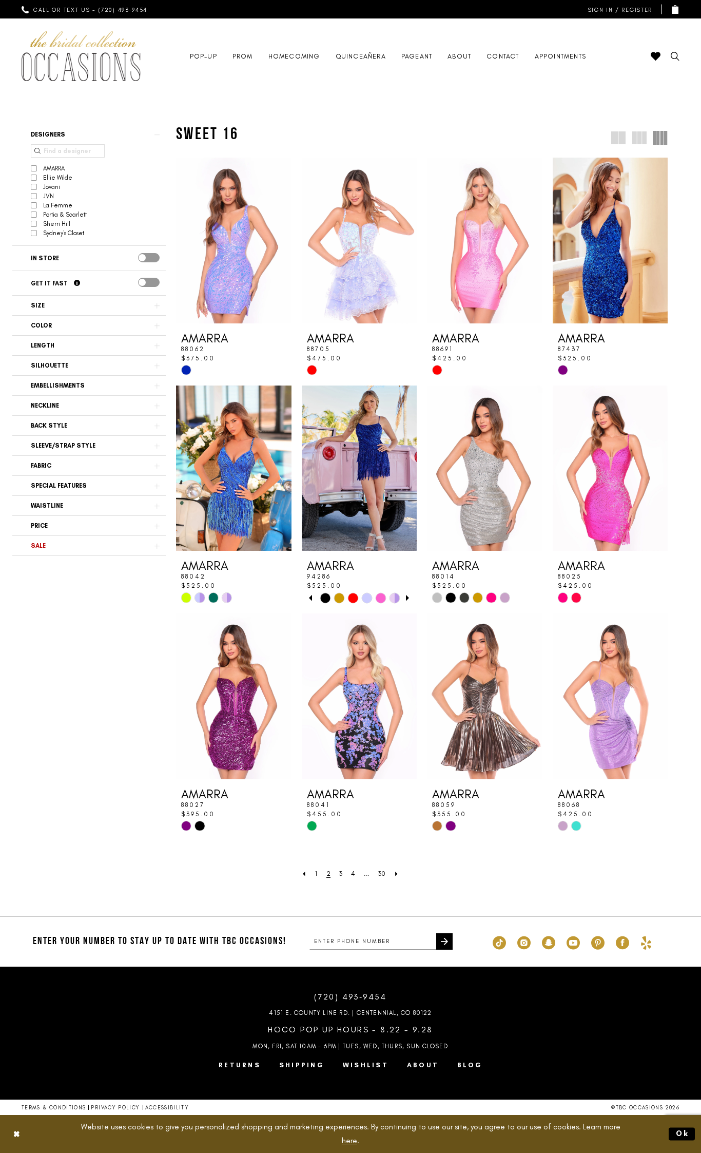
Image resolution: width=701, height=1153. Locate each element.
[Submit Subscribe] (444, 941)
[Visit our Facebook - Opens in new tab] (622, 941)
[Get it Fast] (77, 283)
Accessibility (167, 1107)
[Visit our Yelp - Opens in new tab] (646, 941)
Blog (469, 1065)
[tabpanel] (325, 598)
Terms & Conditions (54, 1107)
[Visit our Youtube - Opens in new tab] (573, 941)
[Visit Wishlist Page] (656, 56)
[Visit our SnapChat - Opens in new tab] (548, 941)
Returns (240, 1065)
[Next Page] (396, 873)
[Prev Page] (304, 873)
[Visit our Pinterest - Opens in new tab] (598, 941)
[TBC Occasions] (81, 56)
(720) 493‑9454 (350, 997)
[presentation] (149, 257)
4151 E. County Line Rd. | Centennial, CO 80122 (350, 1012)
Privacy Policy (115, 1107)
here (349, 1140)
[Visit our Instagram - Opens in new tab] (524, 941)
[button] (617, 9)
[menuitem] (84, 9)
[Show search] (675, 56)
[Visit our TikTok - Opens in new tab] (499, 941)
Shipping (301, 1065)
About (423, 1065)
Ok (683, 1133)
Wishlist (365, 1065)
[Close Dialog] (16, 1134)
